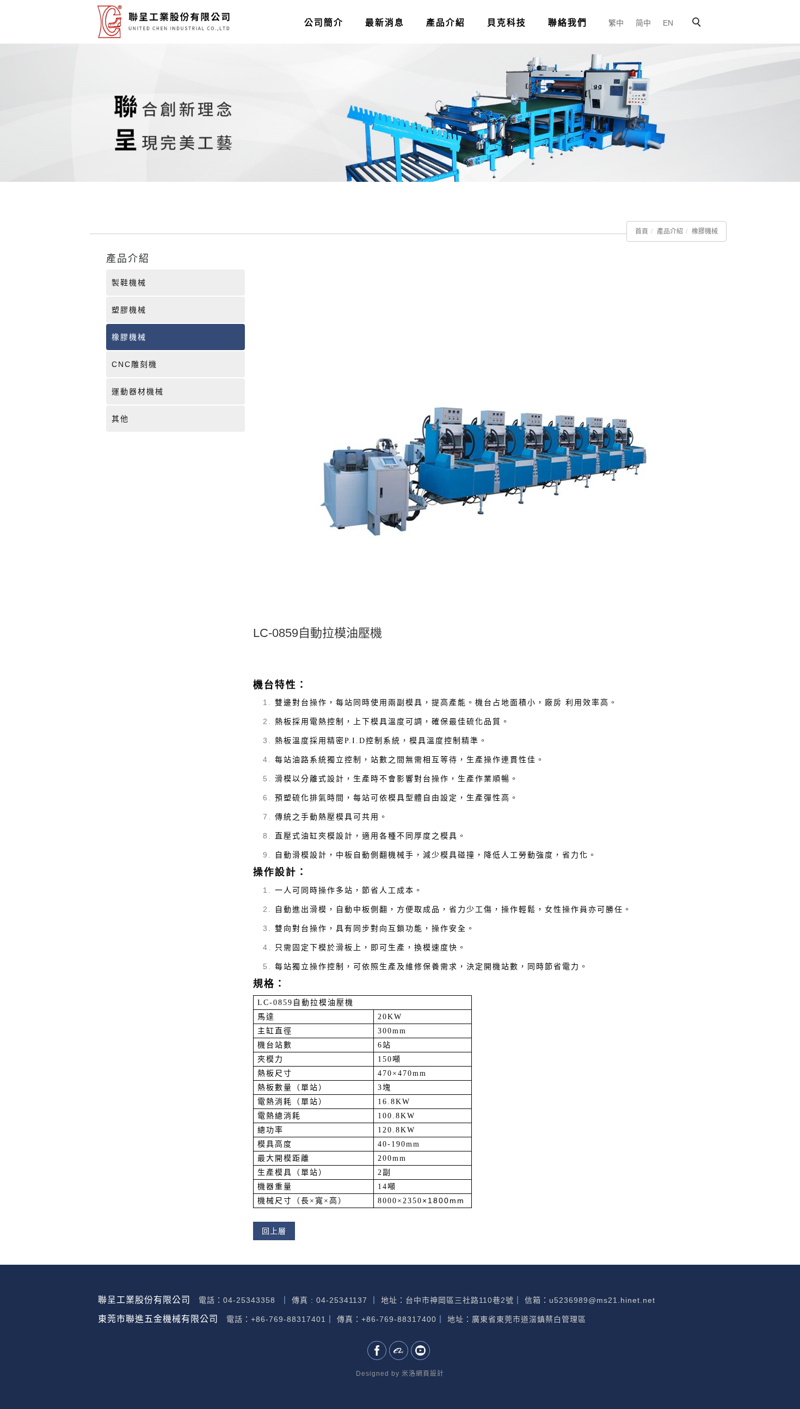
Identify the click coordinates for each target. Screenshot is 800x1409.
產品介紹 (445, 22)
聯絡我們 (567, 22)
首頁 (641, 231)
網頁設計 (430, 1373)
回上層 (274, 1231)
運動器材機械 (138, 391)
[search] (698, 23)
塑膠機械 (129, 309)
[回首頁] (163, 21)
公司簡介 (323, 22)
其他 (120, 418)
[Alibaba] (400, 1350)
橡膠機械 (705, 231)
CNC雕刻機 (134, 364)
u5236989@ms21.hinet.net (602, 1300)
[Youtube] (422, 1350)
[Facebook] (378, 1350)
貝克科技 (506, 22)
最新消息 (384, 22)
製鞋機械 (129, 282)
